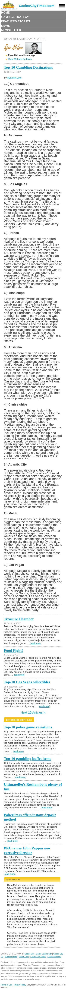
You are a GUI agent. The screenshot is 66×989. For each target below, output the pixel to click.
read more (35, 643)
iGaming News (11, 957)
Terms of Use (6, 985)
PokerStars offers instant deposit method (30, 817)
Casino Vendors (54, 957)
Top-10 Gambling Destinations (28, 67)
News (5, 25)
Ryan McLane (14, 77)
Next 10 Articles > (33, 712)
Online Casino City (44, 954)
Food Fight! (13, 650)
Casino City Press (38, 957)
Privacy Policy (20, 985)
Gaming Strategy (15, 16)
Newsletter (11, 30)
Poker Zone (24, 957)
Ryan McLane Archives (20, 59)
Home (5, 12)
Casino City (29, 954)
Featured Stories (15, 21)
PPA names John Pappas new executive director (27, 850)
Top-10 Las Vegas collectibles (27, 682)
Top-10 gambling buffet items (27, 758)
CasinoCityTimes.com (36, 6)
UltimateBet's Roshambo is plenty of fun (33, 786)
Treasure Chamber (19, 619)
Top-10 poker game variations (28, 727)
